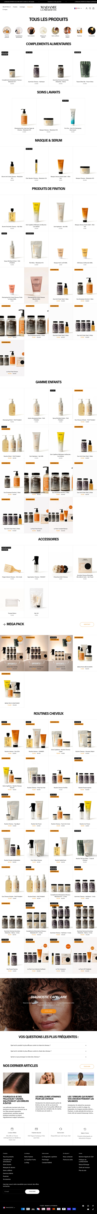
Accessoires (7, 1179)
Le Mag (26, 1162)
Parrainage (45, 1160)
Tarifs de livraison (84, 1167)
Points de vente (68, 1160)
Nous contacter (68, 1157)
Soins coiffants (7, 1170)
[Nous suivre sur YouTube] (88, 1209)
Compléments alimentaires (7, 1160)
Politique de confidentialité (83, 1160)
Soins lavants (7, 1164)
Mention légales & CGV (86, 1157)
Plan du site (82, 1170)
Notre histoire (28, 1157)
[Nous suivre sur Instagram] (88, 1206)
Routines (6, 1176)
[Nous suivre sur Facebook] (83, 1206)
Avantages (22, 7)
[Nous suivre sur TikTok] (93, 1209)
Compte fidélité (47, 1162)
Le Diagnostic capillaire (49, 1157)
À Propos (5, 9)
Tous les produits (8, 1157)
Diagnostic (30, 7)
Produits (15, 7)
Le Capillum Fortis (30, 1160)
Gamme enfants (8, 1173)
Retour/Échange (84, 1164)
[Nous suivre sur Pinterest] (93, 1206)
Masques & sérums (9, 1167)
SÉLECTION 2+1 (7, 7)
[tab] (48, 44)
